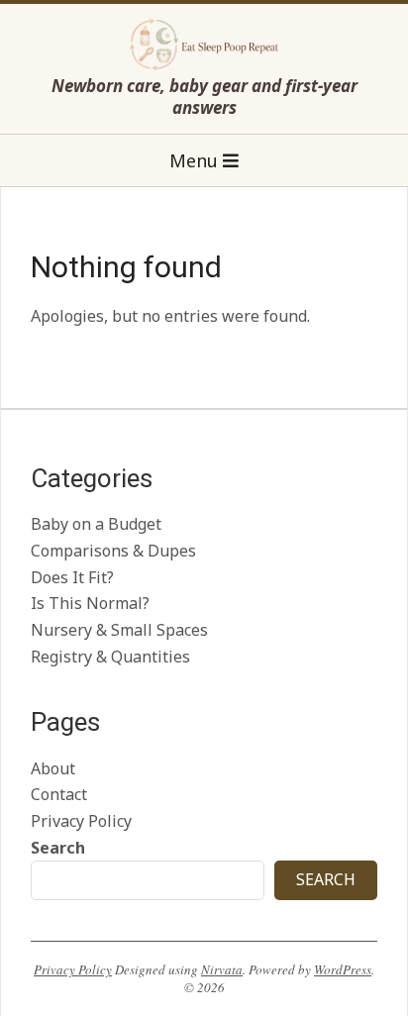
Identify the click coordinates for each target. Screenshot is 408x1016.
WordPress (342, 969)
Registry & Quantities (110, 656)
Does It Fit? (72, 577)
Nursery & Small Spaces (119, 630)
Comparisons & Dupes (113, 550)
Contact (59, 794)
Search (58, 848)
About (53, 768)
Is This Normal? (90, 603)
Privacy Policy (81, 821)
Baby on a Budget (96, 524)
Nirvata (222, 969)
